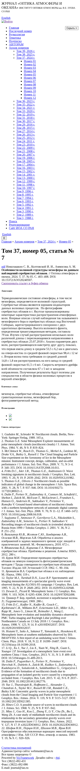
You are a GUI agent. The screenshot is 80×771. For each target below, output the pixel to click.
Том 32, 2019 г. (25, 114)
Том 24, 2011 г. (25, 141)
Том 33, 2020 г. (25, 111)
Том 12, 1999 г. (25, 181)
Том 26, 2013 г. (25, 134)
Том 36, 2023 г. (25, 101)
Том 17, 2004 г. (25, 164)
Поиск (13, 221)
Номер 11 (30, 94)
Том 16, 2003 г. (25, 168)
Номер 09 (30, 87)
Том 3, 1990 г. (24, 211)
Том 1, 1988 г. (24, 218)
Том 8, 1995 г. (24, 194)
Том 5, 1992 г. (24, 204)
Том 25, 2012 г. (25, 137)
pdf (3, 266)
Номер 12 (30, 97)
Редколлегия (17, 34)
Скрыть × (72, 28)
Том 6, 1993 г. (24, 201)
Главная (14, 27)
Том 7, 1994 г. (24, 198)
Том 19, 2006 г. (25, 158)
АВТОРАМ (16, 44)
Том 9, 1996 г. (24, 191)
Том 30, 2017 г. (25, 121)
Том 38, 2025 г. (25, 54)
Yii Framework (25, 757)
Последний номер (20, 31)
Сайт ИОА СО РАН (21, 228)
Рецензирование (19, 224)
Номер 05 (30, 74)
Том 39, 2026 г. (25, 51)
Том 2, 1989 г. (24, 214)
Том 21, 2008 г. (25, 151)
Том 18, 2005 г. (25, 161)
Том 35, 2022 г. (25, 104)
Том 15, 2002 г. (25, 171)
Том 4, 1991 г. (24, 208)
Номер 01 (30, 61)
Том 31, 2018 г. (25, 117)
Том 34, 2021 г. (25, 107)
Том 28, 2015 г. (25, 127)
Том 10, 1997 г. (25, 188)
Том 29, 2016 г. (25, 124)
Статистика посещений (16, 747)
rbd (58, 757)
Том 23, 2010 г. (25, 144)
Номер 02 (30, 64)
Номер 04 (30, 71)
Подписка (15, 41)
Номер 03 (30, 67)
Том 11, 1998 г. (25, 184)
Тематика (15, 37)
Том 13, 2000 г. (25, 178)
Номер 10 (30, 91)
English (5, 17)
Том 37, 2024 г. (25, 57)
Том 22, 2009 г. (25, 147)
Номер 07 (30, 81)
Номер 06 (30, 77)
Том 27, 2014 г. (25, 131)
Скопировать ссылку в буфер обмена (24, 283)
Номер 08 (30, 84)
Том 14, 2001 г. (25, 174)
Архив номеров (19, 47)
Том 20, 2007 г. (25, 154)
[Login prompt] (7, 21)
